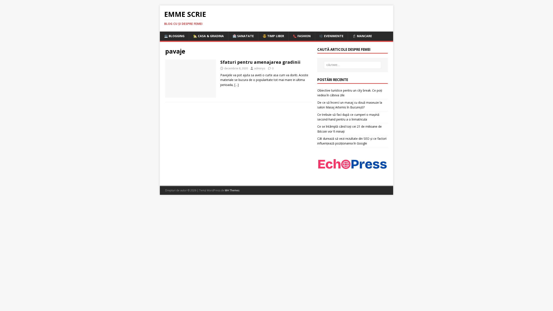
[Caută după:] (352, 65)
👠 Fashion (302, 36)
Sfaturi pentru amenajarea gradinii (260, 62)
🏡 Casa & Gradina (208, 36)
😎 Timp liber (273, 36)
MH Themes (232, 190)
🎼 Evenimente (331, 36)
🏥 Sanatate (243, 36)
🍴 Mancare (362, 36)
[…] (236, 85)
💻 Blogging (174, 36)
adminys (259, 68)
